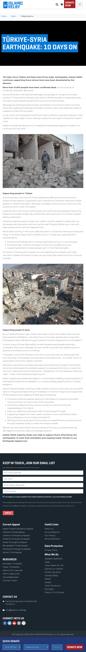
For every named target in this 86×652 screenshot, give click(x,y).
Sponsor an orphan (54, 569)
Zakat (47, 562)
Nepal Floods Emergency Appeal (18, 529)
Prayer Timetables (11, 567)
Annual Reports (52, 532)
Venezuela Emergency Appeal (17, 549)
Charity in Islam (10, 580)
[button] (61, 4)
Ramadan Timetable (12, 564)
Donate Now (69, 4)
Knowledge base (10, 577)
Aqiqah (48, 582)
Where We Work (52, 539)
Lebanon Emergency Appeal (16, 535)
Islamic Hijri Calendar (13, 570)
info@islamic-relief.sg (19, 506)
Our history (50, 535)
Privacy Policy (51, 550)
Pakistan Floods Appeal (14, 532)
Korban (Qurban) (53, 572)
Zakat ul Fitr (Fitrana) (54, 592)
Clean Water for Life (54, 565)
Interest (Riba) (51, 575)
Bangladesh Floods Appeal (15, 546)
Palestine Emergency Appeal (16, 539)
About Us (49, 529)
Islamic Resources (11, 574)
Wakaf (48, 579)
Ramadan (49, 589)
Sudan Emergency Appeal (15, 542)
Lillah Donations (52, 586)
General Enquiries (13, 601)
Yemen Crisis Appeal (12, 552)
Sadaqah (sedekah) (53, 559)
